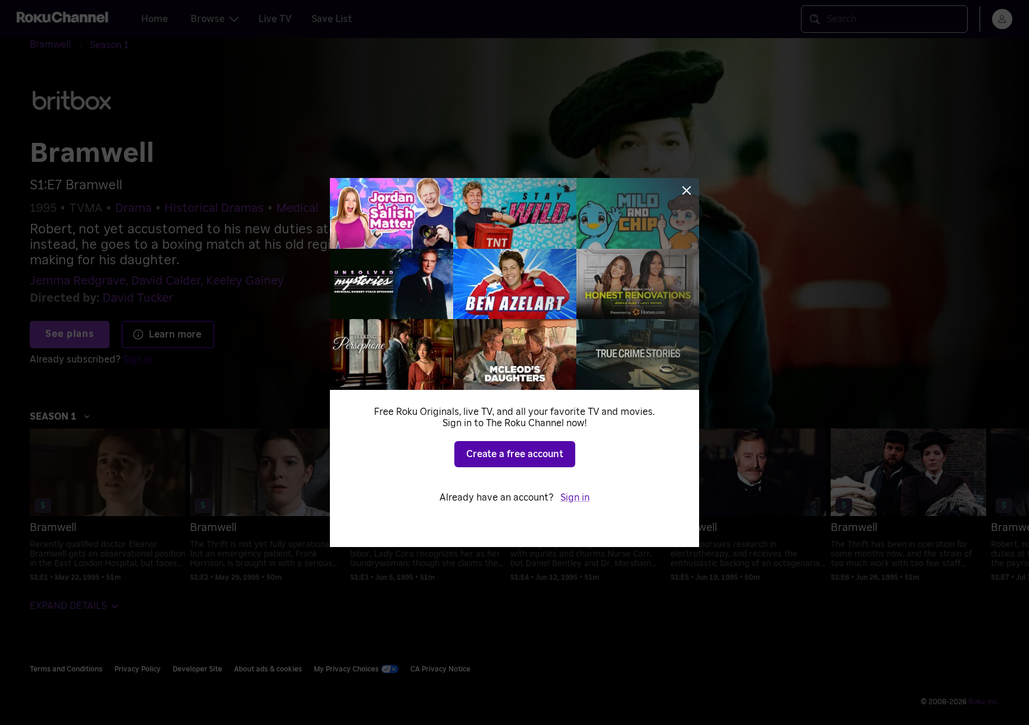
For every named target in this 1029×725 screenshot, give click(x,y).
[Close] (686, 190)
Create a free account (514, 454)
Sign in (575, 497)
